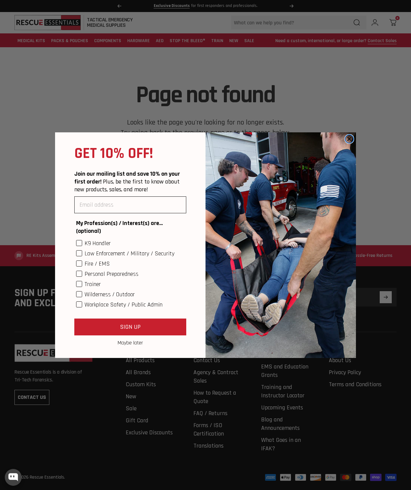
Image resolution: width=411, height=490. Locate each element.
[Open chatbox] (13, 477)
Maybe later (130, 342)
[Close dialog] (349, 139)
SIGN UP (130, 327)
